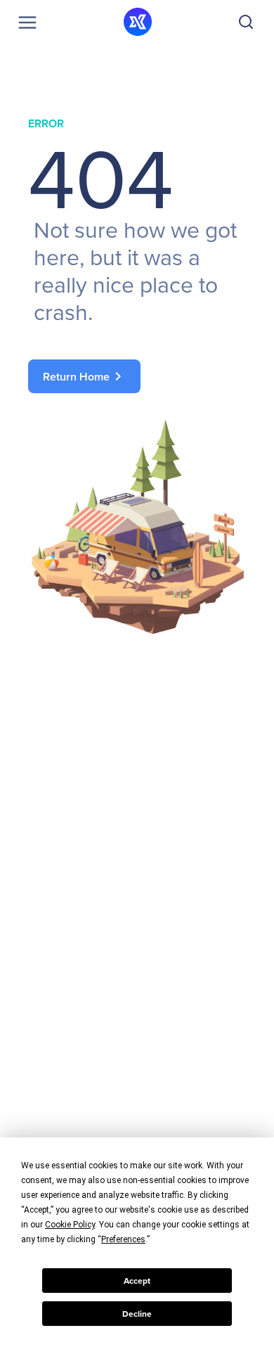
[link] (137, 376)
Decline (137, 1314)
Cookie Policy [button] (70, 1225)
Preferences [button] (123, 1239)
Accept (137, 1281)
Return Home (84, 376)
